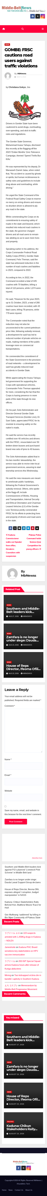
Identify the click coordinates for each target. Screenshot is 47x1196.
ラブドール (10, 961)
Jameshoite (10, 947)
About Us (28, 1190)
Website (8, 791)
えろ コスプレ (11, 985)
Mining (8, 975)
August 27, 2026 (16, 1045)
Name (8, 759)
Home (4, 1190)
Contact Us (19, 1190)
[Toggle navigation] (42, 29)
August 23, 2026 (16, 1074)
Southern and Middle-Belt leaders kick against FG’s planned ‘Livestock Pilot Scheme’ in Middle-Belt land (23, 870)
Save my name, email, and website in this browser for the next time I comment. (23, 812)
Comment (10, 706)
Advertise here (37, 858)
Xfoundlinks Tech (23, 1184)
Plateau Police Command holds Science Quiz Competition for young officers (33, 542)
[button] (23, 29)
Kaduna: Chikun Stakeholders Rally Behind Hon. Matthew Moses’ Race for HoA (23, 905)
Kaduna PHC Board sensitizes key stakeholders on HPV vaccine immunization (21, 951)
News (7, 44)
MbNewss (21, 73)
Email (8, 775)
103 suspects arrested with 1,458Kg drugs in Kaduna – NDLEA (23, 937)
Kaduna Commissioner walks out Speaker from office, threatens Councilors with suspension (14, 545)
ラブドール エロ (12, 933)
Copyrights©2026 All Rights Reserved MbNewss (23, 1180)
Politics (10, 1121)
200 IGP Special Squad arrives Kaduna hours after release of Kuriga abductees (22, 965)
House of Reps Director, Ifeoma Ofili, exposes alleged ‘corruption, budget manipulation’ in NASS (22, 892)
